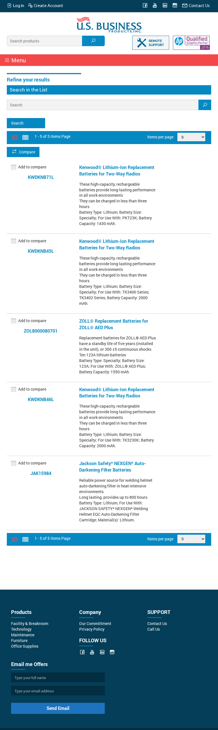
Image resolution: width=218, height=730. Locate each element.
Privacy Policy (91, 629)
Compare (27, 152)
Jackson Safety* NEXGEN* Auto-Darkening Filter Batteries (112, 466)
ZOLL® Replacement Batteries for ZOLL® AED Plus (113, 324)
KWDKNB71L (41, 177)
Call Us (153, 629)
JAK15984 (40, 473)
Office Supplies (24, 646)
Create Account (48, 6)
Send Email (58, 708)
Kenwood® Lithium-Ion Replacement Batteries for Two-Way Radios (116, 170)
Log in (18, 6)
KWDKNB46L (41, 399)
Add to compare (32, 167)
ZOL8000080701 (41, 331)
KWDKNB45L (41, 251)
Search (17, 123)
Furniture (19, 640)
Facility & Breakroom (29, 623)
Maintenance (22, 634)
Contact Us (199, 6)
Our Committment (95, 623)
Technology (21, 629)
